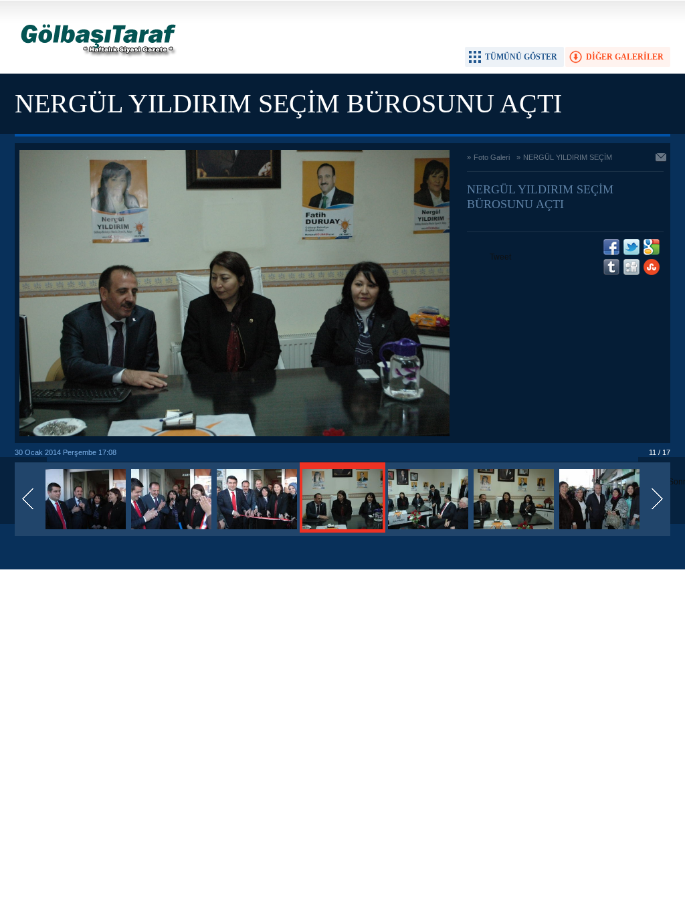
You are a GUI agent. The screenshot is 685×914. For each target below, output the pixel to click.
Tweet (500, 257)
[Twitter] (631, 247)
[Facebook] (611, 247)
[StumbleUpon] (652, 267)
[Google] (652, 247)
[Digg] (631, 267)
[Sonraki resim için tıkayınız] (234, 433)
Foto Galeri (492, 157)
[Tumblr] (611, 267)
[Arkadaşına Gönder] (662, 159)
